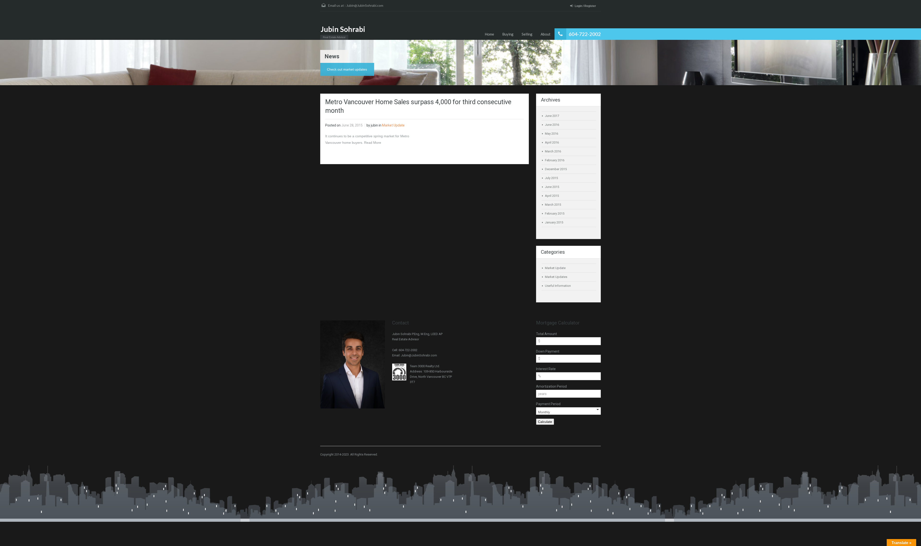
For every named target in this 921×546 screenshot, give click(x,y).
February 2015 (554, 213)
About (545, 34)
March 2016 (553, 151)
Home (489, 34)
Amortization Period (551, 386)
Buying (508, 34)
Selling (527, 34)
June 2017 (552, 116)
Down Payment (547, 351)
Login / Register (585, 6)
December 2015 (556, 169)
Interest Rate (546, 369)
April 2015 (552, 196)
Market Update (393, 125)
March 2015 (553, 204)
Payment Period (548, 404)
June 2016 (552, 124)
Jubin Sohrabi (343, 29)
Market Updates (556, 277)
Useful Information (558, 286)
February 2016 (554, 160)
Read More (372, 142)
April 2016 (552, 142)
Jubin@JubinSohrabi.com (364, 5)
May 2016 (551, 133)
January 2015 (554, 222)
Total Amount (546, 334)
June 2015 (552, 187)
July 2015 (551, 178)
